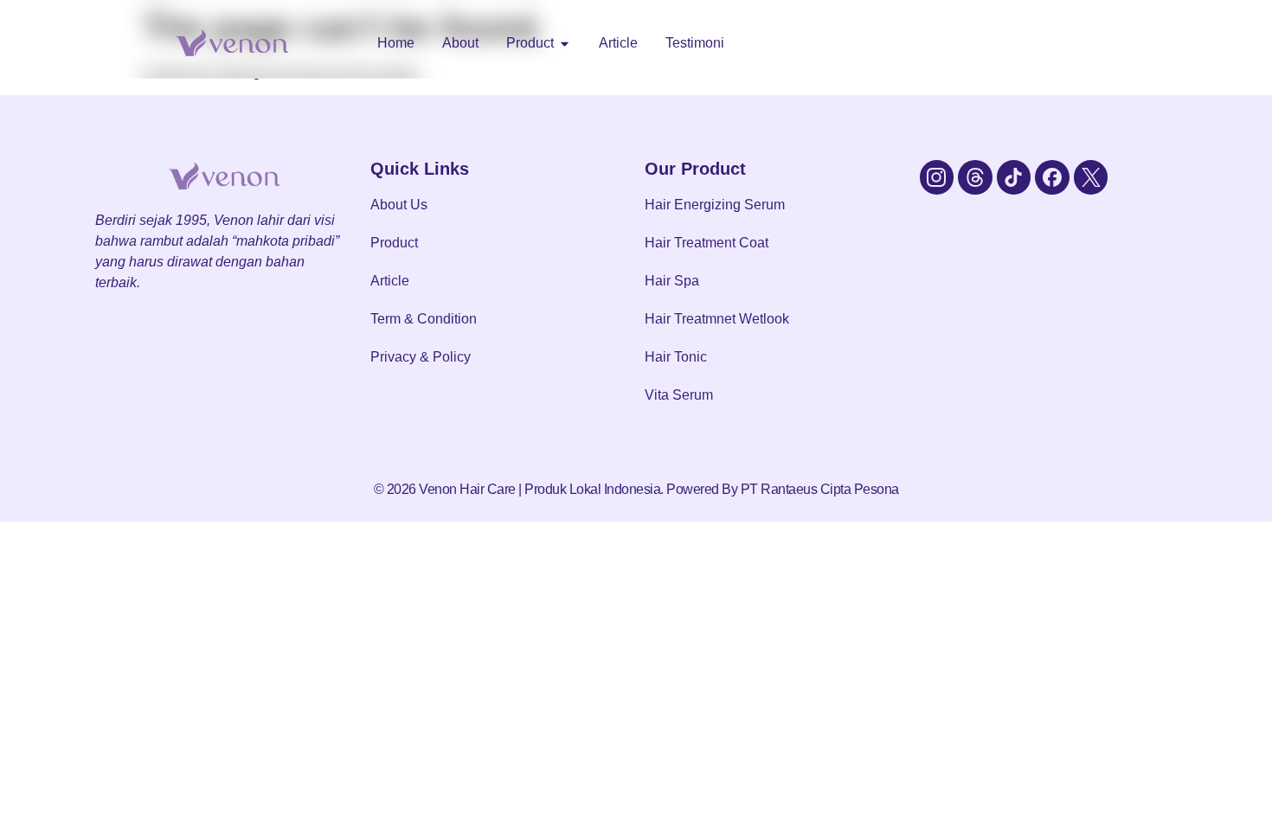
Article (389, 280)
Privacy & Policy (420, 356)
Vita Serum (679, 395)
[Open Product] (564, 43)
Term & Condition (423, 318)
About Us (398, 204)
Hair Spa (672, 280)
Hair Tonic (676, 356)
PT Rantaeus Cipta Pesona (820, 489)
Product (394, 242)
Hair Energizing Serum (715, 204)
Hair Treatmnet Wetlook (717, 318)
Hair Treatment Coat (706, 242)
